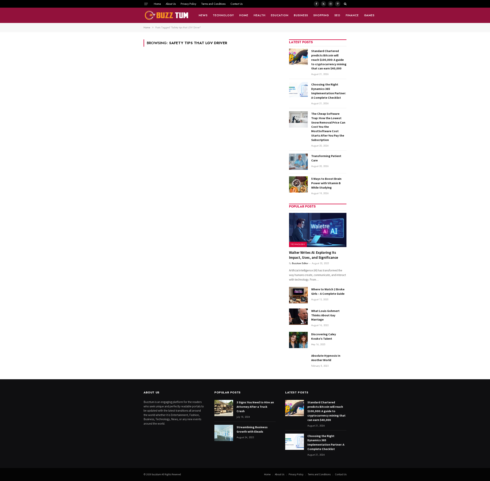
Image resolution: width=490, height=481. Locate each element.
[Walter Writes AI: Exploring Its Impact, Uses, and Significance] (317, 230)
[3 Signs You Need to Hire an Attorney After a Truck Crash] (223, 408)
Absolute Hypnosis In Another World (325, 358)
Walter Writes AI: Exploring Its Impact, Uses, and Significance (313, 255)
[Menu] (146, 4)
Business (301, 15)
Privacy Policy (188, 4)
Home (157, 4)
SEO (337, 15)
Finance (352, 15)
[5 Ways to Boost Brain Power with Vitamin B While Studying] (298, 184)
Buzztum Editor (300, 263)
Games (369, 15)
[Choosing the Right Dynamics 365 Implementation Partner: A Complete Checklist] (298, 90)
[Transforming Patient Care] (298, 162)
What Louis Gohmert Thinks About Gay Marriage (325, 315)
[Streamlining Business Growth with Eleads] (223, 433)
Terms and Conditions (213, 4)
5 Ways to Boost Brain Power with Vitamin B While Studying (326, 183)
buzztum (157, 474)
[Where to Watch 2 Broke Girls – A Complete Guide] (298, 295)
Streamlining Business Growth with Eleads (252, 429)
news (203, 15)
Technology (223, 15)
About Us (171, 4)
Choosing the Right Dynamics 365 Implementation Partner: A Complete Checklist (328, 91)
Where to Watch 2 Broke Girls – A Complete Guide (328, 291)
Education (279, 15)
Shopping (321, 15)
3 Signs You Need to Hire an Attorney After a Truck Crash (255, 406)
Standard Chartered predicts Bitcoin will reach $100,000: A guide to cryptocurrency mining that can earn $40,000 (328, 60)
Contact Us (236, 4)
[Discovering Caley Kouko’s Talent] (298, 340)
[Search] (344, 4)
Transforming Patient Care (326, 158)
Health (259, 15)
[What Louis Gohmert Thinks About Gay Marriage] (298, 316)
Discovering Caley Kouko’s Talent (323, 336)
